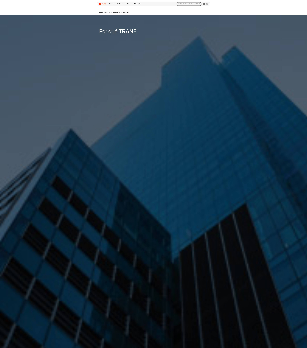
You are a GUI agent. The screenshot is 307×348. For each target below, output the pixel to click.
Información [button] (137, 4)
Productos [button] (120, 4)
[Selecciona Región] (204, 4)
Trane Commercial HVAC (104, 12)
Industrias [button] (128, 4)
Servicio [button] (111, 4)
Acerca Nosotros (116, 12)
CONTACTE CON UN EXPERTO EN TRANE (189, 4)
